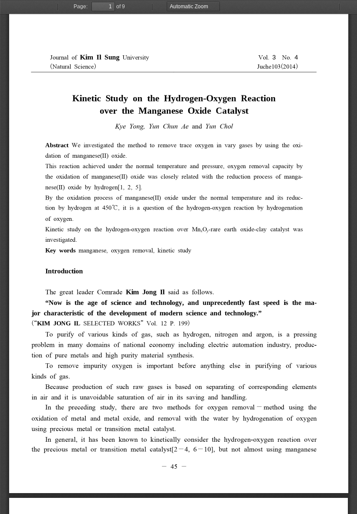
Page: (81, 6)
